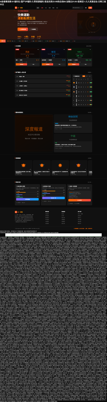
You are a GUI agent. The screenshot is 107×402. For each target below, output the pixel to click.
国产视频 (10, 346)
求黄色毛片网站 (43, 261)
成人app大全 (43, 300)
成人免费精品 (25, 370)
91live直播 (7, 291)
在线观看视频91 (29, 317)
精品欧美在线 (46, 314)
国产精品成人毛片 (55, 301)
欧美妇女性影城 (25, 398)
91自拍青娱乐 (35, 355)
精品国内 (26, 349)
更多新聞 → (90, 112)
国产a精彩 (33, 271)
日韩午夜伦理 (27, 265)
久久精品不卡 (18, 262)
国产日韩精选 (20, 259)
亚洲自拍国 (68, 258)
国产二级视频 (26, 316)
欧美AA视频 (16, 294)
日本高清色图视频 (82, 253)
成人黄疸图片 (54, 268)
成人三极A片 (84, 329)
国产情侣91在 (101, 267)
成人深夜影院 (37, 401)
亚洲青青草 (52, 270)
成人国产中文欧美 (35, 243)
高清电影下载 (70, 359)
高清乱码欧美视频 (48, 285)
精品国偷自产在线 (46, 238)
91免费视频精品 (70, 385)
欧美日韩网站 (3, 367)
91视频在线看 (43, 237)
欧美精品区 (49, 365)
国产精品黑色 (23, 394)
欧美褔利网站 (33, 367)
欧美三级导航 (45, 288)
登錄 (86, 7)
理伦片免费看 (58, 356)
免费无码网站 (79, 261)
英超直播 (47, 213)
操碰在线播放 (81, 386)
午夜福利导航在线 (15, 392)
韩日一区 (58, 341)
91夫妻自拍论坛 (10, 328)
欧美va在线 (37, 300)
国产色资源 (26, 282)
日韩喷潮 (24, 277)
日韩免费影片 (92, 326)
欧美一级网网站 (90, 271)
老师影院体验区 (14, 391)
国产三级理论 (62, 334)
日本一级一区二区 (87, 398)
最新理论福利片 (32, 282)
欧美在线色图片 (11, 335)
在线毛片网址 (38, 349)
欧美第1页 (41, 249)
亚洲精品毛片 (59, 370)
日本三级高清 (9, 319)
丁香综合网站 (37, 265)
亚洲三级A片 (18, 273)
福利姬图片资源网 (86, 358)
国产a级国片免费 (101, 317)
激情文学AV (90, 332)
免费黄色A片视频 (18, 377)
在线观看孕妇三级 (71, 328)
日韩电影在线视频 (92, 359)
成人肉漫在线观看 (67, 286)
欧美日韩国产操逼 (74, 400)
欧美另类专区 (44, 312)
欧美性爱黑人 (92, 347)
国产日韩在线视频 (74, 246)
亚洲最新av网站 (39, 271)
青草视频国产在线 (39, 376)
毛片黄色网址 (33, 386)
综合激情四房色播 (57, 285)
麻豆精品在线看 (18, 268)
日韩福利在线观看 (45, 364)
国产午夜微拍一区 (78, 398)
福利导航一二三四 (16, 331)
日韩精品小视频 (42, 246)
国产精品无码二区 (64, 264)
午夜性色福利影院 (101, 325)
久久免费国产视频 (53, 401)
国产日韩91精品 (58, 288)
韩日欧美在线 (35, 304)
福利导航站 (41, 304)
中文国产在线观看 (89, 379)
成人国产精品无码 (27, 268)
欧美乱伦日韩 (55, 359)
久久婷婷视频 (70, 389)
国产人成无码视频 (53, 282)
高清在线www (19, 337)
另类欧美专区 (104, 373)
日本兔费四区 (72, 261)
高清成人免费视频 (77, 329)
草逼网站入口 (36, 244)
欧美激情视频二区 (20, 320)
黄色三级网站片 (70, 394)
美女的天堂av (53, 392)
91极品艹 (55, 338)
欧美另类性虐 (41, 286)
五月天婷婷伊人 (87, 256)
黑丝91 (77, 267)
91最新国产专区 (46, 382)
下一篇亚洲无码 (93, 328)
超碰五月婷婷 (43, 295)
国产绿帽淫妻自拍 (13, 295)
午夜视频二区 (85, 285)
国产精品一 (79, 376)
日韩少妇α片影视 (58, 307)
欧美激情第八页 (73, 297)
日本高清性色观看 (70, 377)
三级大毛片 (29, 304)
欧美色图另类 (89, 385)
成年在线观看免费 (42, 398)
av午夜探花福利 (17, 283)
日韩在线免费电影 (103, 252)
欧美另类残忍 (79, 322)
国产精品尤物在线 (31, 376)
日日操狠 (104, 240)
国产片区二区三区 (4, 276)
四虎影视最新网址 (21, 368)
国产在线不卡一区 (102, 397)
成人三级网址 (23, 392)
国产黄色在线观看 (32, 264)
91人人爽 (18, 314)
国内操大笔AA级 (8, 358)
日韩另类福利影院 (13, 250)
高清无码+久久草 (94, 267)
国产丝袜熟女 (42, 335)
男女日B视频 (94, 395)
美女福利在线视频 (100, 291)
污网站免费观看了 (69, 256)
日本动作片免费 (39, 374)
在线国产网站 (56, 340)
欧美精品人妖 (6, 349)
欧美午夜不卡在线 (21, 286)
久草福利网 (70, 398)
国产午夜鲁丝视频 (25, 358)
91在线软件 (58, 361)
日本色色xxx (81, 379)
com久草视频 (88, 331)
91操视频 (35, 344)
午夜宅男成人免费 (83, 332)
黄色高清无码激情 (72, 320)
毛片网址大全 (24, 307)
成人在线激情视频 (38, 317)
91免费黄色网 (67, 270)
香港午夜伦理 (22, 373)
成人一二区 (40, 314)
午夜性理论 (2, 340)
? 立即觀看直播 (23, 29)
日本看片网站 (104, 329)
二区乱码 (84, 273)
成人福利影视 (61, 268)
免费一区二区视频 (7, 392)
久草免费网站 (25, 312)
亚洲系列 (94, 314)
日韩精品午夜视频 (44, 277)
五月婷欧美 (4, 286)
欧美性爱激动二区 (59, 380)
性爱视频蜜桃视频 (54, 314)
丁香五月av (76, 359)
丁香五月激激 (88, 303)
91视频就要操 (81, 282)
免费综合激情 (78, 285)
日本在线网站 (41, 385)
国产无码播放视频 (91, 246)
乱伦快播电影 (59, 297)
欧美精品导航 (17, 341)
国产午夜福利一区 (87, 376)
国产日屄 (83, 397)
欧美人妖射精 (102, 259)
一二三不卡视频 (46, 394)
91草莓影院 (46, 329)
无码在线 (4, 322)
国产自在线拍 (104, 361)
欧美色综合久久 (69, 392)
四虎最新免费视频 (62, 344)
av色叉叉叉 (75, 282)
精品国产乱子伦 (52, 279)
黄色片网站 (19, 255)
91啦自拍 (18, 288)
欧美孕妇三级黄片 (52, 292)
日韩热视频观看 (89, 352)
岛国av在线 (22, 332)
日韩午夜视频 (70, 313)
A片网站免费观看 (89, 386)
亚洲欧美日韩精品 (97, 298)
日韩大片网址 (48, 273)
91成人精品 (83, 255)
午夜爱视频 (87, 310)
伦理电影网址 (103, 241)
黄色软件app (78, 344)
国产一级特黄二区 (35, 247)
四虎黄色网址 (53, 240)
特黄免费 (49, 237)
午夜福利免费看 (60, 386)
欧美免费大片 (102, 376)
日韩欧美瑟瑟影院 (4, 244)
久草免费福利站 (98, 286)
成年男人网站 (35, 246)
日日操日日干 (85, 392)
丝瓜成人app (48, 265)
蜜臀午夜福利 (45, 325)
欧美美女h (83, 250)
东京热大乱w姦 (88, 282)
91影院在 (45, 271)
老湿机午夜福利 (18, 398)
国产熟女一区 (97, 320)
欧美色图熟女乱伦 (38, 252)
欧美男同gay (48, 386)
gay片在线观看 (46, 289)
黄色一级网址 (36, 237)
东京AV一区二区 (57, 367)
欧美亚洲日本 (72, 283)
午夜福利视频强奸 (32, 307)
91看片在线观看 (44, 401)
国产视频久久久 (16, 271)
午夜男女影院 (85, 317)
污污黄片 (84, 264)
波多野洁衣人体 (82, 271)
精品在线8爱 (70, 350)
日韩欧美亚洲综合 (29, 335)
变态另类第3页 (67, 268)
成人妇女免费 (26, 338)
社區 (57, 7)
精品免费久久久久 (17, 343)
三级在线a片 (90, 373)
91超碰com (89, 259)
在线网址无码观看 (4, 295)
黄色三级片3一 (96, 373)
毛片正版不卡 (61, 397)
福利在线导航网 (56, 365)
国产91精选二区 (33, 328)
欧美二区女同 (8, 401)
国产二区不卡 (20, 385)
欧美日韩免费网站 (69, 312)
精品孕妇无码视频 (4, 262)
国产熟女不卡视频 (69, 325)
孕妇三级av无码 (84, 353)
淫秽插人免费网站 (97, 337)
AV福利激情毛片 (93, 279)
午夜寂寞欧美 (86, 380)
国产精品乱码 (25, 300)
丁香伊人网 (64, 255)
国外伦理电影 (104, 247)
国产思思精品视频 (24, 249)
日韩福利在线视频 (41, 358)
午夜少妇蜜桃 (25, 301)
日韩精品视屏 (79, 355)
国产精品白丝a (82, 343)
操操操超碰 (73, 355)
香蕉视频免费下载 (30, 395)
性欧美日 (8, 289)
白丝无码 (63, 379)
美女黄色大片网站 (53, 362)
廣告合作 (79, 223)
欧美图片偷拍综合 (54, 358)
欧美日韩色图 (6, 353)
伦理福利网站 (45, 337)
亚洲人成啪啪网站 (90, 343)
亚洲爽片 (59, 306)
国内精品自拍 (82, 286)
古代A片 (83, 394)
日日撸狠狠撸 (26, 362)
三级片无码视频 (65, 295)
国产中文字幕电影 (7, 373)
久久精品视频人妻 (35, 397)
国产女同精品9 (97, 238)
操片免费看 (46, 380)
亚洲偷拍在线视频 (30, 332)
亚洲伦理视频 (26, 389)
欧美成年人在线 (72, 370)
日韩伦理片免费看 (77, 252)
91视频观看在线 (90, 264)
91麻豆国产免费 (40, 273)
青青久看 (21, 282)
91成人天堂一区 (57, 335)
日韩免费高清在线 (31, 238)
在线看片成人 (27, 259)
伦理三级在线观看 (26, 273)
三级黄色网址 (12, 288)
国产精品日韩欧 (83, 289)
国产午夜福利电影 (13, 279)
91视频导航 (85, 304)
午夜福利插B (83, 385)
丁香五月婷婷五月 (77, 313)
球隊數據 (63, 219)
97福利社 (95, 385)
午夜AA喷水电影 (68, 277)
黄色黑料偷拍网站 (82, 314)
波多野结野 (69, 255)
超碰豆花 (60, 376)
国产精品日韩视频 (22, 376)
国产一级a (55, 376)
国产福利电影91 (98, 249)
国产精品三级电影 (4, 362)
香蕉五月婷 (103, 353)
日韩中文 (32, 329)
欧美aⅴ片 (8, 306)
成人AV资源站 (30, 401)
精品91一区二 (62, 265)
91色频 (87, 277)
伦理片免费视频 (75, 244)
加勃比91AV (3, 383)
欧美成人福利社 (96, 365)
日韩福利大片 (6, 240)
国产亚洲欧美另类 (89, 319)
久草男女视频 (40, 328)
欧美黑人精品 (80, 335)
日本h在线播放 (92, 356)
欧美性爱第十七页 (62, 389)
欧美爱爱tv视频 (92, 312)
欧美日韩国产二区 (9, 388)
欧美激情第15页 (60, 240)
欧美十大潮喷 (3, 283)
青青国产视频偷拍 (26, 276)
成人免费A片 (10, 367)
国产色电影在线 (90, 237)
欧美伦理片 (35, 341)
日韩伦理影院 (77, 312)
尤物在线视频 (100, 394)
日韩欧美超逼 (72, 346)
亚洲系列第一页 (95, 376)
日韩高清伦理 (10, 341)
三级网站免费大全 (62, 385)
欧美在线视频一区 (23, 361)
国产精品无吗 (89, 323)
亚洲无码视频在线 (11, 400)
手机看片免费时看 (38, 292)
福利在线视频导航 (57, 379)
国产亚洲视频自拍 (63, 262)
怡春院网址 (55, 243)
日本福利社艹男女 (102, 279)
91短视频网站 (77, 377)
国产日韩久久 (23, 238)
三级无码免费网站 (38, 392)
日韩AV (78, 397)
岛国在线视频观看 (23, 294)
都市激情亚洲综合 (71, 317)
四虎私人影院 (25, 258)
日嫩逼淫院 (55, 389)
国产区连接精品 (47, 309)
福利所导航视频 (27, 383)
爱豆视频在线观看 (73, 349)
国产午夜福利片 (62, 394)
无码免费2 (17, 335)
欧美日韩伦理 (68, 237)
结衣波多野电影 (85, 291)
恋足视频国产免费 (35, 259)
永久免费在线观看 (38, 373)
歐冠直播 (47, 217)
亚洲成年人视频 (88, 361)
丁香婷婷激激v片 (98, 237)
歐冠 (89, 76)
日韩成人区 (42, 268)
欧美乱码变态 (77, 389)
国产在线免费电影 (53, 325)
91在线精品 (78, 283)
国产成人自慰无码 (81, 365)
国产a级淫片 (61, 237)
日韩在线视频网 (11, 238)
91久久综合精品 (39, 352)
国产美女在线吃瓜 (101, 276)
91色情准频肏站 (58, 388)
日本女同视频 (79, 301)
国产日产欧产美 (81, 340)
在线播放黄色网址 (58, 373)
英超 (84, 76)
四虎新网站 (14, 385)
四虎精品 (36, 391)
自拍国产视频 (94, 355)
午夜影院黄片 (77, 394)
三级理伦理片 (16, 237)
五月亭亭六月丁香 (103, 294)
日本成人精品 (91, 249)
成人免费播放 (103, 256)
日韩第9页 (13, 298)
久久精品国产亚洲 (74, 276)
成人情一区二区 (80, 391)
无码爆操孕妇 (40, 282)
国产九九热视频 (9, 340)
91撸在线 (28, 279)
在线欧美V (31, 249)
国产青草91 (47, 301)
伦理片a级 (26, 267)
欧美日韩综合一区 (76, 319)
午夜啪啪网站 (42, 259)
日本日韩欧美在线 (100, 303)
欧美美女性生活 (61, 325)
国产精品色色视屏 (21, 329)
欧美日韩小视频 (60, 289)
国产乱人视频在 (78, 306)
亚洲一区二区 (65, 383)
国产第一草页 (93, 325)
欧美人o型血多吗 (60, 312)
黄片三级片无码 (5, 264)
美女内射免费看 (73, 376)
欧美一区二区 (40, 380)
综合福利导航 (56, 350)
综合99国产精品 (99, 389)
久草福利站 (88, 397)
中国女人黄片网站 (80, 238)
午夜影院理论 (91, 285)
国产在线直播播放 (33, 316)
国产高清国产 (29, 331)
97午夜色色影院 (89, 365)
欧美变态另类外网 (4, 253)
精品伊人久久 (64, 331)
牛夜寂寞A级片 (88, 370)
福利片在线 (86, 267)
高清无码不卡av (13, 349)
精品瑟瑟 (13, 401)
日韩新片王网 (18, 258)
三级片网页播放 (21, 306)
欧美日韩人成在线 (13, 253)
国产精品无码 (41, 344)
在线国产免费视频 (55, 334)
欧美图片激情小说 (12, 286)
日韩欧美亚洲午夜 (82, 374)
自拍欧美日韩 (10, 343)
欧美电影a (10, 237)
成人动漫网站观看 (41, 367)
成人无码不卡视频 (18, 389)
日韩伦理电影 (50, 300)
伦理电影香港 (65, 307)
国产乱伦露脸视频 (24, 371)
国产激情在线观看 (65, 249)
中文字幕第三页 (83, 280)
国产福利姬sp (104, 365)
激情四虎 (27, 286)
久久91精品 (5, 320)
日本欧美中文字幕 (96, 362)
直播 (42, 7)
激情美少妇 (68, 265)
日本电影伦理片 (28, 295)
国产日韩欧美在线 (35, 343)
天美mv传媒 (65, 279)
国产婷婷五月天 (32, 241)
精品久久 (36, 335)
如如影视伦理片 (32, 322)
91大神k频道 (3, 312)
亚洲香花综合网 (73, 249)
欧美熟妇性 (12, 240)
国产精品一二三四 (24, 237)
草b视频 (64, 274)
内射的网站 (2, 249)
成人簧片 (89, 367)
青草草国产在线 (53, 352)
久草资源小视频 (100, 383)
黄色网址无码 (53, 289)
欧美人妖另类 (38, 400)
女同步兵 (8, 298)
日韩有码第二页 (62, 371)
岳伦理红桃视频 (78, 316)
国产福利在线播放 (48, 397)
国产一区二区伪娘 (92, 268)
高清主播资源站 (87, 258)
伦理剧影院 (36, 332)
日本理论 (33, 276)
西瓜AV (67, 314)
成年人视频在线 (101, 253)
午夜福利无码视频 (71, 344)
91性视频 (74, 258)
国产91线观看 (26, 240)
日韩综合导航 (38, 255)
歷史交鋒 (63, 223)
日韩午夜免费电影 (93, 277)
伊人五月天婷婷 (59, 270)
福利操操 (64, 326)
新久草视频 (71, 250)
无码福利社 (20, 310)
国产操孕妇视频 (57, 323)
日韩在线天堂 (27, 247)
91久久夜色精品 (89, 337)
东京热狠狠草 (25, 253)
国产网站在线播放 (15, 350)
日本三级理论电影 (10, 352)
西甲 (86, 76)
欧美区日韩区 (91, 329)
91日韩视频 (19, 276)
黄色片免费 (88, 395)
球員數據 (63, 221)
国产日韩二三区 (97, 340)
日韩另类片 (34, 285)
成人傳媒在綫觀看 (49, 307)
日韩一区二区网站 (61, 319)
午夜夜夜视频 (44, 256)
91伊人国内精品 (12, 276)
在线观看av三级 (102, 243)
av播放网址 (54, 385)
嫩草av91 (95, 276)
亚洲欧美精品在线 (90, 255)
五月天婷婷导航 (101, 334)
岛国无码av (100, 283)
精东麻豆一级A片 (86, 306)
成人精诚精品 (46, 362)
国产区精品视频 (23, 325)
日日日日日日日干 (32, 294)
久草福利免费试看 (44, 323)
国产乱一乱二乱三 (50, 356)
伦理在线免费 (32, 362)
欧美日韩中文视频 (21, 279)
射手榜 (63, 215)
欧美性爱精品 (12, 273)
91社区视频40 (58, 320)
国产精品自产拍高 (10, 382)
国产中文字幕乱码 (22, 346)
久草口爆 (30, 355)
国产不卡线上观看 (103, 344)
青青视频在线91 (10, 398)
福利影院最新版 (67, 243)
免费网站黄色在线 (66, 391)
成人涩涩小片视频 (12, 277)
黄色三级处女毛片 (77, 392)
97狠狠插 (80, 264)
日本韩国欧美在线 (95, 262)
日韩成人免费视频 (87, 295)
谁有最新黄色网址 (10, 383)
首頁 (38, 7)
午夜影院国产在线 (44, 247)
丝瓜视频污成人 (38, 297)
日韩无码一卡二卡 (94, 294)
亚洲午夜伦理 (56, 304)
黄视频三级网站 (39, 379)
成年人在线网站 (41, 383)
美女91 (88, 388)
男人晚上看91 (36, 365)
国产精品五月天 (43, 365)
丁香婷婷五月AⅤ (40, 253)
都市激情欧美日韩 (41, 307)
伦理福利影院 (50, 261)
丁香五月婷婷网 (73, 323)
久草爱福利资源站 (86, 346)
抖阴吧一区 (95, 370)
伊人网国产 (19, 277)
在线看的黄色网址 (11, 337)
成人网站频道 (100, 270)
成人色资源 (6, 288)
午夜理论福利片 (3, 243)
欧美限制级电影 (79, 383)
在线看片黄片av (75, 268)
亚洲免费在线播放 (96, 361)
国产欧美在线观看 (102, 277)
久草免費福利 (100, 380)
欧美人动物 (42, 353)
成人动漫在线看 (65, 335)
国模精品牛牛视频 (71, 331)
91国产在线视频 (64, 283)
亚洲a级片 (33, 380)
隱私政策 (79, 221)
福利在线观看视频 (53, 364)
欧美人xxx (37, 323)
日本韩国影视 (9, 322)
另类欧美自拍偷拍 (76, 353)
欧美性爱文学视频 (58, 310)
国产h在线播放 (14, 306)
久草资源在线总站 (35, 340)
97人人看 (47, 358)
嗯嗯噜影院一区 (48, 377)
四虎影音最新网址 (88, 382)
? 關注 (33, 64)
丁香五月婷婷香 (84, 292)
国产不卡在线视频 (96, 282)
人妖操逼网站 (66, 310)
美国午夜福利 (41, 280)
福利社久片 (42, 244)
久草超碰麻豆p (68, 386)
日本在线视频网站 (9, 370)
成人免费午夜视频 (27, 380)
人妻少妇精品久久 (21, 365)
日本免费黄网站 (15, 292)
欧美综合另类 (54, 238)
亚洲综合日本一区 (26, 255)
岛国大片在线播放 (16, 374)
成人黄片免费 (42, 343)
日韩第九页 (35, 274)
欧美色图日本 (73, 298)
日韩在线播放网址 (13, 259)
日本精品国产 (54, 343)
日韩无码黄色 (79, 328)
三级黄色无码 (54, 322)
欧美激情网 (78, 317)
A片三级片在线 (65, 261)
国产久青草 (73, 380)
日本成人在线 (99, 377)
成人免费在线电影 (4, 273)
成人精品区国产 (18, 240)
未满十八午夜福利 (15, 325)
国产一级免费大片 (99, 349)
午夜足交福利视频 (85, 270)
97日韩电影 (96, 274)
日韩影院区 (19, 316)
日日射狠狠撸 (51, 271)
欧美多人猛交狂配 (73, 341)
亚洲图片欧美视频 (17, 312)
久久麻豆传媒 (20, 349)
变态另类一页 (49, 350)
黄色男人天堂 (90, 273)
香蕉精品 (11, 362)
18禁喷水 (100, 370)
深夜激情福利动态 (17, 241)
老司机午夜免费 (81, 337)
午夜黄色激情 (93, 306)
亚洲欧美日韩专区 (95, 358)
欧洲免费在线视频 (62, 359)
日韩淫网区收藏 (75, 259)
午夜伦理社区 (31, 312)
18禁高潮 (84, 262)
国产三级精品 (67, 338)
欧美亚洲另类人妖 (25, 326)
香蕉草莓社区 (65, 370)
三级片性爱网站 (73, 253)
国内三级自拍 (59, 326)
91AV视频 (48, 268)
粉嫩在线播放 (25, 264)
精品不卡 (72, 316)
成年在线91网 (61, 343)
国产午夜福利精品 (97, 382)
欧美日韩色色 (39, 362)
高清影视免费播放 (30, 391)
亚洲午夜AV (103, 282)
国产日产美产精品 (15, 371)
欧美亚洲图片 (69, 340)
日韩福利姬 (48, 267)
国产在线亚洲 (55, 313)
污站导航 (8, 368)
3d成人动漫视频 (45, 240)
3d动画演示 (12, 274)
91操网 (41, 397)
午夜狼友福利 (53, 294)
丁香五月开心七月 (48, 347)
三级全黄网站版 (13, 365)
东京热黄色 (28, 397)
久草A (33, 352)
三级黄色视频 (98, 250)
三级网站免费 (90, 288)
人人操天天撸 (22, 317)
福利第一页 (70, 262)
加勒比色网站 (72, 273)
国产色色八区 (92, 291)
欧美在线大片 (7, 265)
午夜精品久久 (93, 309)
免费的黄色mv (15, 373)
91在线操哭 (70, 356)
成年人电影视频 (22, 289)
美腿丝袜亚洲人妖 (99, 289)
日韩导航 (33, 279)
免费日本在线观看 (97, 240)
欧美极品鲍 (73, 238)
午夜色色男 (18, 300)
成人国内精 (70, 303)
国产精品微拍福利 (41, 267)
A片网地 (22, 271)
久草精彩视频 (32, 288)
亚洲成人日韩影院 (65, 341)
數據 (53, 7)
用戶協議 (79, 219)
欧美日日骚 (57, 398)
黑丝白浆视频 (94, 297)
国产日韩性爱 (46, 361)
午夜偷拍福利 (56, 262)
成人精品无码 (66, 376)
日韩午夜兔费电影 (65, 246)
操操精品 (60, 276)
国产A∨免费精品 (57, 253)
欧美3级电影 (30, 344)
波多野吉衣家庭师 (70, 294)
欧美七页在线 (33, 273)
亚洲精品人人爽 (70, 241)
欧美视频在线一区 (52, 312)
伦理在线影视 (50, 250)
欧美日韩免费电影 (9, 294)
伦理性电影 (100, 364)
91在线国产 (48, 353)
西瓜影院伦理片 (91, 350)
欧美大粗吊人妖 (62, 337)
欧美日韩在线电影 (24, 314)
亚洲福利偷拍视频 (82, 373)
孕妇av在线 (73, 391)
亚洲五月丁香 (61, 364)
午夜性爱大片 (33, 262)
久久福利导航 (38, 256)
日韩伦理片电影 (85, 371)
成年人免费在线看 (64, 346)
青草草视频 (77, 385)
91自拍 (32, 265)
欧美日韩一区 (28, 353)
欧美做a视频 (74, 243)
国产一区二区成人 (83, 268)
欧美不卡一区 (75, 343)
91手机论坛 (68, 319)
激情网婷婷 (14, 346)
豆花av (50, 337)
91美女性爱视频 (9, 241)
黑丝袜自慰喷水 (62, 350)
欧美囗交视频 (86, 309)
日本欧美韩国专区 (39, 309)
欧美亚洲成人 (14, 304)
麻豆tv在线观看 (21, 391)
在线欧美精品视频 (46, 317)
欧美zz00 (15, 316)
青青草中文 (23, 331)
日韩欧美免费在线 (96, 300)
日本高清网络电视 (89, 340)
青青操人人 (81, 276)
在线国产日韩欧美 (33, 267)
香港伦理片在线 (73, 335)
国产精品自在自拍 (9, 310)
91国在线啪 (34, 310)
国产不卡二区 (7, 268)
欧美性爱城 (6, 300)
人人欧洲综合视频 (24, 288)
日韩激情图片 (87, 297)
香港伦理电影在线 (65, 271)
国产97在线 (25, 400)
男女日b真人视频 (92, 317)
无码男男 (68, 298)
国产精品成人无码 (61, 256)
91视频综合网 (40, 285)
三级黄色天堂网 (33, 398)
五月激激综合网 (11, 359)
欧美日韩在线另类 (55, 317)
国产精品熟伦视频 (98, 400)
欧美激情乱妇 (68, 259)
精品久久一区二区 (91, 250)
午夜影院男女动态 (85, 283)
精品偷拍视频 (78, 358)
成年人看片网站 (63, 303)
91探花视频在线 (23, 347)
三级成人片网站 (29, 334)
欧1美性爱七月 (39, 276)
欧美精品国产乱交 (102, 261)
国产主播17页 (29, 365)
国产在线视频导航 (98, 368)
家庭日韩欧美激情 (69, 289)
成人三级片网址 (79, 300)
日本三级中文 (8, 385)
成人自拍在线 (40, 241)
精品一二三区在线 (38, 382)
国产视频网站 (70, 252)
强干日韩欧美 (31, 361)
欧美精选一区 (64, 320)
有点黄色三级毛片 (27, 246)
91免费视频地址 (99, 371)
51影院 (92, 368)
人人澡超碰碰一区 (90, 349)
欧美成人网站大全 (82, 367)
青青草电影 (21, 292)
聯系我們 (79, 215)
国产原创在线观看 (58, 274)
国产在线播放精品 (75, 388)
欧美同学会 (8, 249)
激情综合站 (72, 382)
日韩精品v (51, 323)
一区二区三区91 (26, 337)
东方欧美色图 (102, 244)
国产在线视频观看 (7, 364)
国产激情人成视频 (41, 388)
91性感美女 (45, 292)
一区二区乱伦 (41, 274)
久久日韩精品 (32, 400)
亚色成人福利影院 (73, 288)
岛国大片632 (19, 380)
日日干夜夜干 (24, 355)
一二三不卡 (16, 317)
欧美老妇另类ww (42, 316)
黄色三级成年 (74, 247)
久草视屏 (17, 238)
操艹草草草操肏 (30, 289)
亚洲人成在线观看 (66, 285)
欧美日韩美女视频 (53, 252)
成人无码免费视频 (56, 264)
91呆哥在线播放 (16, 313)
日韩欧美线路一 (21, 295)
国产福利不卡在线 (18, 362)
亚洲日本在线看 (21, 297)
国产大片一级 (94, 394)
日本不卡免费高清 (94, 252)
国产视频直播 (84, 377)
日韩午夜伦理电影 (12, 301)
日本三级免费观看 (65, 253)
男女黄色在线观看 (49, 338)
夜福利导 (75, 340)
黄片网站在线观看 (71, 358)
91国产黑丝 (52, 361)
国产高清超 (2, 241)
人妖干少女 (81, 244)
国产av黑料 (62, 353)
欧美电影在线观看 (89, 238)
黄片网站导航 (34, 383)
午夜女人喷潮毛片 (30, 368)
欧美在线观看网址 (39, 361)
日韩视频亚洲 (80, 362)
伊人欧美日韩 (31, 325)
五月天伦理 (96, 241)
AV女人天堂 (54, 280)
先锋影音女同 (39, 288)
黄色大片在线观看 (53, 277)
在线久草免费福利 (33, 338)
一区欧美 (43, 265)
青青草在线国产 (50, 295)
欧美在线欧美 (38, 270)
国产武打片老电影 (53, 374)
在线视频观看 (89, 247)
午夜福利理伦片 (30, 277)
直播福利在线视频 (61, 294)
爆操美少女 (85, 383)
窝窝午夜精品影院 (51, 341)
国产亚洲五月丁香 (100, 341)
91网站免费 (37, 368)
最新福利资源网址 (19, 274)
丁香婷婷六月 (77, 356)
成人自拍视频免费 (34, 326)
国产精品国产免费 (48, 249)
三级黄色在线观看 (74, 361)
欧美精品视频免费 (32, 347)
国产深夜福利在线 (56, 346)
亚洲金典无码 (32, 300)
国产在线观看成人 (44, 319)
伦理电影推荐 (58, 295)
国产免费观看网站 (48, 376)
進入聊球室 (80, 200)
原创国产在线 (41, 338)
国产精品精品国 (38, 325)
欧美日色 (72, 285)
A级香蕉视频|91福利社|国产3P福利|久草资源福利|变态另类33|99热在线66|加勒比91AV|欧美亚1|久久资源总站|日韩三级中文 (27, 232)
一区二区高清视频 (92, 392)
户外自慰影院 (103, 288)
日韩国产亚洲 (48, 344)
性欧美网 (48, 316)
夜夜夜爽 (81, 256)
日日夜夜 (12, 265)
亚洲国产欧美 (94, 397)
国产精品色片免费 (18, 338)
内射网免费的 (62, 314)
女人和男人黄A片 (38, 289)
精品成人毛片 (9, 344)
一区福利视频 (33, 358)
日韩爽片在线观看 (87, 362)
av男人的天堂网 (94, 307)
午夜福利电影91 (63, 317)
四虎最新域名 (11, 309)
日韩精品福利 (96, 391)
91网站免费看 (46, 392)
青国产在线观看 (65, 323)
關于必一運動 (80, 213)
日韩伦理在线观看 (13, 244)
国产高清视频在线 (64, 304)
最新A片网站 (38, 312)
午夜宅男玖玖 (70, 291)
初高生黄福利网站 (81, 323)
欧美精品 (104, 382)
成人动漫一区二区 (58, 286)
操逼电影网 (89, 314)
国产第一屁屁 (11, 347)
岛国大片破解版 (15, 361)
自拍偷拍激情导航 (87, 300)
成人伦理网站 (101, 292)
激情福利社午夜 (95, 243)
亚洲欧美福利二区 (66, 316)
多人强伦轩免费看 (15, 332)
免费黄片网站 (55, 258)
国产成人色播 (43, 331)
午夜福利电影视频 (35, 261)
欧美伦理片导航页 (11, 386)
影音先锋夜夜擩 (51, 370)
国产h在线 (26, 385)
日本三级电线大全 (58, 395)
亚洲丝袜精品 (41, 313)
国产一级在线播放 (30, 373)
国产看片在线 (97, 329)
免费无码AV (10, 282)
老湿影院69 (37, 277)
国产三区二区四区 (11, 395)
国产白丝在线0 (7, 256)
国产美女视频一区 (66, 355)
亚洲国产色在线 (76, 334)
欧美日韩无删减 (86, 328)
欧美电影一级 (102, 379)
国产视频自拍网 (84, 389)
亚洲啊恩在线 (81, 297)
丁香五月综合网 (55, 265)
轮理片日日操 (91, 353)
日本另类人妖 (93, 270)
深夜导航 (71, 307)
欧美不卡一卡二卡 (80, 331)
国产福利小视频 (8, 313)
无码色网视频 (32, 349)
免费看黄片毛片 (50, 320)
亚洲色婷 (46, 286)
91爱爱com (45, 374)
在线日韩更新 (55, 276)
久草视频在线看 (33, 286)
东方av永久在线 (26, 243)
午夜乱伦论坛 (26, 303)
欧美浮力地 (51, 288)
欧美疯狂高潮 (44, 306)
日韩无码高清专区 (10, 285)
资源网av (33, 255)
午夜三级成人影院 (56, 259)
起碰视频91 (5, 250)
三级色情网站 (88, 243)
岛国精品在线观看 (74, 395)
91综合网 (44, 250)
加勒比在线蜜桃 (24, 256)
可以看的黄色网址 (28, 244)
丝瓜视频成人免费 (14, 289)
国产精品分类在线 (36, 268)
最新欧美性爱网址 (99, 388)
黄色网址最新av (20, 353)
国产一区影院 (64, 292)
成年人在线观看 (59, 247)
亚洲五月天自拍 (91, 289)
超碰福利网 (34, 350)
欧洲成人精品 (26, 328)
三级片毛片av (60, 322)
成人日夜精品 (46, 352)
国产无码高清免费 (98, 386)
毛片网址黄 (20, 267)
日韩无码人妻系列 (62, 280)
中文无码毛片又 (97, 273)
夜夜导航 (93, 301)
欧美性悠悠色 (68, 397)
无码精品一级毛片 (96, 335)
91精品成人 (4, 301)
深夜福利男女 (12, 258)
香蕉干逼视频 (14, 323)
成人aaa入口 (15, 247)
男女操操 (37, 395)
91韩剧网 (23, 335)
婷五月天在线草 (68, 343)
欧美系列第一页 (40, 262)
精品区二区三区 (58, 391)
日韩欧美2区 (61, 338)
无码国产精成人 (60, 238)
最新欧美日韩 (88, 244)
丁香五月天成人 (17, 367)
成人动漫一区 (48, 244)
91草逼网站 (94, 253)
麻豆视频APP (65, 300)
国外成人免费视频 (53, 319)
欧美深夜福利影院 (41, 310)
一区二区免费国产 (88, 276)
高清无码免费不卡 (39, 359)
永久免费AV (21, 247)
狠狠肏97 (61, 243)
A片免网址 (72, 270)
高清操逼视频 (90, 240)
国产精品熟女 (85, 347)
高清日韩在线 (98, 264)
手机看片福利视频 (9, 317)
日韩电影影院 (48, 258)
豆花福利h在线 (40, 347)
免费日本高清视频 (52, 298)
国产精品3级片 (31, 270)
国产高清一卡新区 (90, 286)
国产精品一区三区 (81, 349)
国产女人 (31, 237)
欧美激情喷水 (60, 277)
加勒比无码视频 (86, 322)
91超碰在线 (14, 303)
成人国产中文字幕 (34, 280)
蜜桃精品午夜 (28, 364)
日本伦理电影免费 (68, 282)
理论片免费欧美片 (67, 244)
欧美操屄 (41, 243)
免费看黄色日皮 (37, 291)
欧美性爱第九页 (3, 347)
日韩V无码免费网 (103, 307)
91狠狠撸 (54, 244)
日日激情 (89, 344)
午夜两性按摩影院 (83, 274)
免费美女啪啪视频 (30, 252)
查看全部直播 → (89, 46)
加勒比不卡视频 (80, 258)
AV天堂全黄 (82, 352)
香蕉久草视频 (83, 388)
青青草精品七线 (19, 386)
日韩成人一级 (51, 391)
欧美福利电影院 (25, 388)
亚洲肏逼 (15, 310)
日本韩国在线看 (101, 328)
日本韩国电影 (39, 322)
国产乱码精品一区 (86, 316)
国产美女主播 (24, 341)
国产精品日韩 (68, 364)
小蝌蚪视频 (82, 277)
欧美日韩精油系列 (89, 298)
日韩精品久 (70, 332)
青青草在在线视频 (24, 322)
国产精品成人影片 (86, 307)
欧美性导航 (78, 270)
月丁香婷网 (100, 395)
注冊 (90, 7)
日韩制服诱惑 (82, 395)
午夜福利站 (6, 270)
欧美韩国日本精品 (38, 250)
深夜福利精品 (78, 347)
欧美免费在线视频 (82, 247)
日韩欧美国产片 (70, 309)
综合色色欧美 (69, 274)
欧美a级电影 (97, 271)
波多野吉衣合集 (90, 280)
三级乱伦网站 (12, 314)
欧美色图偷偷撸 (76, 255)
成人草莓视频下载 (27, 285)
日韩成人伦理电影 (100, 326)
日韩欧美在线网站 (83, 246)
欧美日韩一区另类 (74, 271)
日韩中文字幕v (100, 304)
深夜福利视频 (16, 322)
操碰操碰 (59, 292)
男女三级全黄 (45, 279)
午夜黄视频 (93, 322)
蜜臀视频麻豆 (20, 244)
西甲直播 (47, 215)
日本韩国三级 (95, 259)
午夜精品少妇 (30, 394)
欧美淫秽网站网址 (37, 320)
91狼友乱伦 (6, 274)
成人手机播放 (48, 280)
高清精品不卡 (63, 267)
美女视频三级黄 (80, 243)
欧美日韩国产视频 (67, 388)
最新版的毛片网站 (26, 298)
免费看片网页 (28, 350)
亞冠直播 (47, 223)
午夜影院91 (97, 353)
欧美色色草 (102, 391)
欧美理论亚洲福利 (92, 377)
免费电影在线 (66, 400)
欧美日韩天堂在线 (89, 320)
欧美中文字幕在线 (10, 389)
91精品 (7, 394)
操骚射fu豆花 (49, 389)
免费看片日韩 (79, 380)
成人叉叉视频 (78, 250)
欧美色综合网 (83, 237)
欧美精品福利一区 (26, 340)
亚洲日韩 (18, 256)
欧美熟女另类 (36, 331)
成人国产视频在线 (101, 265)
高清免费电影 (100, 314)
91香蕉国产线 (9, 316)
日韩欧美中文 (9, 247)
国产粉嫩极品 (75, 373)
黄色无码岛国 (39, 370)
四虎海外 (28, 329)
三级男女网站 (90, 274)
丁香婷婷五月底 (40, 377)
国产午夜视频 (24, 309)
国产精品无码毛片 (44, 298)
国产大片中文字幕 (56, 273)
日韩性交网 (102, 367)
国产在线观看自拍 (65, 368)
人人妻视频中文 (56, 377)
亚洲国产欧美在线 (17, 370)
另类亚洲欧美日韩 (97, 323)
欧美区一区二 (17, 309)
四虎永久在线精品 (19, 261)
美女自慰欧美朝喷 (73, 264)
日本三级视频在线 (33, 371)
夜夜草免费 (102, 280)
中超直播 (47, 221)
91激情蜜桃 (87, 325)
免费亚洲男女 (29, 306)
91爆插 (5, 341)
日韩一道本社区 (67, 240)
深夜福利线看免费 (93, 334)
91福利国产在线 (10, 355)
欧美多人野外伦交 (71, 267)
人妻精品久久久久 (29, 250)
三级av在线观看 (91, 389)
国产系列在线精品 (84, 312)
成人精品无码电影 (15, 364)
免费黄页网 (38, 337)
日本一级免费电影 (25, 367)
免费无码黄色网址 (97, 332)
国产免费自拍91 (33, 389)
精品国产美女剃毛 (14, 334)
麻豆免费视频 (57, 368)
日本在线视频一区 (71, 326)
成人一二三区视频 (18, 246)
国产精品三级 (47, 332)
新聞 (50, 7)
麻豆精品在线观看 (52, 306)
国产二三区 (65, 349)
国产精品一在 (103, 398)
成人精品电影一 (95, 244)
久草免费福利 (95, 344)
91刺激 (14, 320)
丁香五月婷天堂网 (32, 301)
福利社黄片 (99, 268)
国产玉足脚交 (8, 331)
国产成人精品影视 (102, 258)
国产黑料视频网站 (28, 274)
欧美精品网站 (54, 309)
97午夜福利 (88, 338)
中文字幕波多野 (63, 332)
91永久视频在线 (48, 313)
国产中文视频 (103, 274)
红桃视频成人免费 (92, 383)
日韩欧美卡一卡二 (4, 259)
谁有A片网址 (27, 271)
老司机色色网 (38, 279)
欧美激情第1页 (52, 255)
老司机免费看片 (36, 295)
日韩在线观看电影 (61, 329)
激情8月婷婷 (46, 252)
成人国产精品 (45, 291)
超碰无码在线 (54, 344)
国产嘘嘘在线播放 (21, 356)
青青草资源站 (86, 241)
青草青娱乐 (14, 329)
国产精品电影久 (66, 395)
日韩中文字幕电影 (32, 377)
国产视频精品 (92, 371)
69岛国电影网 (9, 312)
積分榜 (63, 213)
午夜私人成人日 (94, 331)
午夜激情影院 (10, 283)
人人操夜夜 (25, 377)
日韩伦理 (92, 388)
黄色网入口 (68, 379)
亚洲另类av (60, 282)
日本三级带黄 (100, 392)
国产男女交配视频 (100, 246)
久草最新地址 (73, 368)
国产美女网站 (31, 256)
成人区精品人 (33, 303)
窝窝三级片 (28, 356)
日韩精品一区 (41, 283)
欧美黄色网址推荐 (57, 249)
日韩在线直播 (81, 364)
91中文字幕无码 (77, 291)
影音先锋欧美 (76, 289)
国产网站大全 (75, 386)
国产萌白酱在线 (80, 298)
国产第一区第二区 (43, 341)
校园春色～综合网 (92, 265)
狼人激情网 (50, 395)
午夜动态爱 (81, 361)
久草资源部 (57, 331)
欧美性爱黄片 (22, 397)
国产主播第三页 (7, 350)
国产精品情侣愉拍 (98, 319)
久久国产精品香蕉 (12, 255)
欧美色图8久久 (74, 379)
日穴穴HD (62, 259)
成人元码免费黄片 (95, 398)
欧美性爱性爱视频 (84, 265)
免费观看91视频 (99, 316)
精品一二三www (72, 304)
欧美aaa (82, 325)
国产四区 (91, 241)
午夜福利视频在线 (76, 240)
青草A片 (24, 395)
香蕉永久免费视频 (43, 391)
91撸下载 (75, 303)
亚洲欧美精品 (32, 253)
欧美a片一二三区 (99, 301)
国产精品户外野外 (95, 310)
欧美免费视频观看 (78, 262)
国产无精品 (30, 341)
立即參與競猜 (27, 199)
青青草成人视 (25, 241)
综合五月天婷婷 (11, 261)
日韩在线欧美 (54, 316)
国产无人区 (96, 379)
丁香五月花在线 (102, 338)
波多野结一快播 (33, 240)
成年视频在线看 (8, 252)
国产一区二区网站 (23, 291)
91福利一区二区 (57, 261)
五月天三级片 (82, 338)
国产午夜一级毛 (51, 355)
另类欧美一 (75, 274)
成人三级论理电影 (7, 292)
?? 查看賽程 (33, 29)
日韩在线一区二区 (100, 350)
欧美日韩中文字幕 (10, 379)
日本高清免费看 (13, 353)
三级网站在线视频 (47, 276)
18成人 (79, 249)
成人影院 (39, 240)
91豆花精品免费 (6, 391)
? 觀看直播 (21, 64)
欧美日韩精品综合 (71, 301)
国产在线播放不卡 (17, 388)
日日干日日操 (72, 383)
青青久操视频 (17, 355)
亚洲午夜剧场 (56, 328)
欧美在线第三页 (28, 320)
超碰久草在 (8, 304)
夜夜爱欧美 (17, 394)
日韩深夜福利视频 (56, 347)
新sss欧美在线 (31, 374)
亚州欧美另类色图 (48, 253)
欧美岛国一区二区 (67, 373)
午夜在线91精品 (27, 310)
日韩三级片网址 (19, 270)
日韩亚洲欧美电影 (23, 382)
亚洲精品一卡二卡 (30, 297)
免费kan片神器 (84, 350)
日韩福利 (22, 319)
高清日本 (22, 350)
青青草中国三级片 (44, 395)
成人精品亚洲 (52, 297)
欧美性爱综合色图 (42, 326)
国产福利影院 (6, 297)
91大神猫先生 (71, 279)
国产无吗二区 (19, 298)
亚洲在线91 (14, 356)
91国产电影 (51, 373)
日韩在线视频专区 (47, 371)
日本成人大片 (86, 294)
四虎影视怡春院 (3, 346)
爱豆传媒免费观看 (10, 246)
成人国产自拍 (77, 325)
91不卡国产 (18, 301)
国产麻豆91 (19, 303)
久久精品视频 (101, 297)
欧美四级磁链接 (46, 322)
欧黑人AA (19, 253)
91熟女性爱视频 (53, 329)
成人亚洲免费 (69, 329)
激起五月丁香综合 (66, 361)
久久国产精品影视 (85, 356)
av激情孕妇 (88, 253)
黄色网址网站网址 (23, 379)
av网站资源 (75, 332)
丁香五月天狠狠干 (64, 273)
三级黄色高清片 (75, 277)
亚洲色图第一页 (64, 398)
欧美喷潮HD (40, 264)
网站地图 (56, 232)
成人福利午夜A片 (33, 258)
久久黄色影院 (103, 310)
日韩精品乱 (4, 338)
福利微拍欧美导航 (48, 283)
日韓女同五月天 (19, 400)
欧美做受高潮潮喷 (22, 323)
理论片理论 (17, 347)
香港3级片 (100, 295)
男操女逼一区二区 (48, 243)
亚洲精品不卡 (79, 326)
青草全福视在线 (5, 314)
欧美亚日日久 (79, 273)
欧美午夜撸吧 (99, 359)
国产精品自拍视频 (79, 295)
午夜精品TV (68, 353)
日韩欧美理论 (78, 371)
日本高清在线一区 (26, 343)
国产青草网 (42, 368)
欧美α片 (10, 320)
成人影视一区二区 (50, 246)
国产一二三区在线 (37, 334)
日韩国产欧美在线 (61, 392)
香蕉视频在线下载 (29, 292)
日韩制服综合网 (16, 344)
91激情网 (97, 280)
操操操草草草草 (103, 346)
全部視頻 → (90, 158)
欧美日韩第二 (10, 338)
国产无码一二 (13, 368)
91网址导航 (15, 267)
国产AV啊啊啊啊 (87, 335)
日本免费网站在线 (33, 314)
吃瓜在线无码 (27, 261)
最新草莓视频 (31, 382)
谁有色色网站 (79, 304)
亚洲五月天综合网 (17, 358)
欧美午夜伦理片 (65, 367)
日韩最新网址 (38, 238)
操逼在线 (81, 267)
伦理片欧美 (62, 377)
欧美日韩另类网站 (24, 359)
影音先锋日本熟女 (46, 270)
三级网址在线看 (64, 347)
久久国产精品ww (61, 352)
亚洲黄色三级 (30, 291)
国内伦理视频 (92, 313)
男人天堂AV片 (46, 294)
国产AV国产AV (51, 247)
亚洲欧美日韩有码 (41, 350)
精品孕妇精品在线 (15, 249)
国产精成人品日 (40, 301)
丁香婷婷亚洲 (77, 292)
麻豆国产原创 (58, 355)
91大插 (58, 291)
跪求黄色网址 (22, 334)
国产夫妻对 (33, 337)
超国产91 (16, 379)
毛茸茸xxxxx (94, 258)
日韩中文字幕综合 (31, 323)
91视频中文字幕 (47, 359)
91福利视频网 (32, 370)
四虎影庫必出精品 (46, 334)
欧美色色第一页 (25, 262)
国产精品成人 (96, 288)
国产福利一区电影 (48, 379)
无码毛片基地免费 (10, 307)
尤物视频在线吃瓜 (83, 359)
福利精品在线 (29, 352)
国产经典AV (2, 289)
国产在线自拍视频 (78, 307)
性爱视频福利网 (96, 247)
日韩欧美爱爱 (72, 300)
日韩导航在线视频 (62, 309)
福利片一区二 (79, 346)
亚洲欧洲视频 (49, 340)
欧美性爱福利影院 (35, 319)
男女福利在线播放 (52, 291)
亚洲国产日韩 (55, 337)
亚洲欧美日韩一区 (46, 400)
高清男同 (82, 319)
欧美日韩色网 (64, 356)
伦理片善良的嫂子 (95, 256)
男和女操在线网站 (80, 382)
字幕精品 (80, 341)
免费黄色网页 (64, 306)
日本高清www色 (75, 265)
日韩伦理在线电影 (84, 334)
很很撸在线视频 (20, 250)
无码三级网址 (74, 364)
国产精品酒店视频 (81, 310)
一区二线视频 (66, 276)
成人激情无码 (62, 340)
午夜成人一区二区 (47, 346)
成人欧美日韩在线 (95, 346)
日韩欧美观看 (85, 313)
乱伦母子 (76, 256)
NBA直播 (47, 219)
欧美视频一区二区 (47, 264)
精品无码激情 (23, 344)
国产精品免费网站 (99, 343)
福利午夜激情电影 (55, 332)
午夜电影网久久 (93, 380)
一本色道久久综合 (73, 314)
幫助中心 (79, 217)
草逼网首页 (48, 259)
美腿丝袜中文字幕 (95, 367)
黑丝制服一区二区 (49, 367)
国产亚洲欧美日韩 (33, 313)
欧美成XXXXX (45, 297)
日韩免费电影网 (30, 392)
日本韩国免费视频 (58, 250)
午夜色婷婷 (54, 397)
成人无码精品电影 (38, 394)
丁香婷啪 (93, 316)
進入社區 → (90, 182)
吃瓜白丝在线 (54, 382)
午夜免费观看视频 (88, 391)
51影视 (17, 401)
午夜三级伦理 (26, 386)
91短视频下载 (12, 300)
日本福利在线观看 (70, 371)
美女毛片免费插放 (101, 306)
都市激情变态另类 (37, 306)
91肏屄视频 (68, 352)
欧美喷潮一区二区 (56, 267)
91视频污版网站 (54, 241)
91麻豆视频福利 (85, 252)
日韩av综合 (8, 303)
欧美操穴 (42, 332)
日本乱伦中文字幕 (32, 379)
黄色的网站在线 (86, 355)
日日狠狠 (36, 249)
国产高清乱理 (58, 246)
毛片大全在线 (65, 250)
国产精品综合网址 (93, 261)
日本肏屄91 (87, 368)
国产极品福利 (101, 385)
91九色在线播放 (56, 283)
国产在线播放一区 (35, 298)
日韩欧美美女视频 (78, 241)
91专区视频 (84, 344)
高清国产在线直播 (78, 309)
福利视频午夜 (68, 362)
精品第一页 (73, 362)
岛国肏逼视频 (58, 271)
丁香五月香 (4, 337)
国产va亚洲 (94, 295)
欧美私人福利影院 (4, 258)
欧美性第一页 (69, 334)
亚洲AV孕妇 (52, 380)
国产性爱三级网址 (36, 353)
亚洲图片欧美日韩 (81, 320)
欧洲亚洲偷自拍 (56, 303)
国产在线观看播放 (82, 288)
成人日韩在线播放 (18, 285)
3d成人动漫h (71, 292)
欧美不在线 (76, 280)
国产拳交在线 (102, 331)
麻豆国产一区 (98, 285)
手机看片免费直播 (49, 335)
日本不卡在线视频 (18, 328)
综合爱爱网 (87, 394)
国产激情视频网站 (48, 303)
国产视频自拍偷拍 (25, 283)
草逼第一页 (66, 382)
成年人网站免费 (98, 313)
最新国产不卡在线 (100, 356)
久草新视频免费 (66, 247)
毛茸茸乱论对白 (24, 374)
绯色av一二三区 (63, 301)
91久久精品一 (99, 312)
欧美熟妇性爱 (61, 382)
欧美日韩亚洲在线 (8, 271)
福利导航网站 (15, 252)
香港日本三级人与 (91, 374)
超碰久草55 (8, 361)
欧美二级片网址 (81, 400)
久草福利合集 (11, 377)
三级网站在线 (67, 380)
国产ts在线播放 (39, 303)
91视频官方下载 (62, 358)
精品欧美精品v (31, 309)
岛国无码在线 (18, 280)
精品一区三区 (18, 395)
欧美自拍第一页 (99, 374)
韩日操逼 (89, 262)
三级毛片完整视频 (56, 353)
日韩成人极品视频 (74, 374)
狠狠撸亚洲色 (85, 261)
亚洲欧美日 (4, 238)
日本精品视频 (63, 291)
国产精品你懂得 (30, 346)
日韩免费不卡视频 (93, 292)
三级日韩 (9, 329)
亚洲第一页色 (55, 371)
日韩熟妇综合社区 (48, 304)
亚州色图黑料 (9, 397)
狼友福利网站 (45, 255)
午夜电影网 (52, 349)
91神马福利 (16, 352)
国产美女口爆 (72, 347)
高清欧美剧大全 (76, 350)
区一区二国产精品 (14, 291)
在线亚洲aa (60, 374)
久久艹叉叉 (58, 255)
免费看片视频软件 (48, 262)
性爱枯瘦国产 (74, 337)
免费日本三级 (28, 319)
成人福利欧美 (12, 280)
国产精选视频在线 (48, 328)
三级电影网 (73, 322)
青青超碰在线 (61, 362)
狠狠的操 (13, 256)
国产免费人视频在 (61, 298)
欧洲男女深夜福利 (72, 365)
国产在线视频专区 (81, 370)
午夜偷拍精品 (84, 249)
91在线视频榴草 (33, 283)
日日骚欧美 (8, 371)
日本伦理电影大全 (4, 280)
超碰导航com (54, 400)
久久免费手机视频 (13, 297)
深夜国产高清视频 (50, 388)
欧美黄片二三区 (33, 388)
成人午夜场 (45, 373)
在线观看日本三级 (4, 279)
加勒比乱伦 (46, 282)
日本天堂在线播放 (51, 326)
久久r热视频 (34, 356)
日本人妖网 (22, 352)
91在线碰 (98, 347)
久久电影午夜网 (45, 349)
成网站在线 (16, 282)
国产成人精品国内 (19, 383)
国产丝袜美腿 (83, 259)
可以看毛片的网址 (86, 301)
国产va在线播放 (23, 401)
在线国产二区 (12, 262)
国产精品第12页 (62, 258)
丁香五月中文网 (75, 286)
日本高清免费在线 (75, 352)
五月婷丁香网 (95, 338)
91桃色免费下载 (40, 258)
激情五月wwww (100, 322)
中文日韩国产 (19, 243)
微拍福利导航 (99, 309)
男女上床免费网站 (12, 243)
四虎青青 (7, 365)
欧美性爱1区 (98, 255)
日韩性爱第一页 (63, 328)
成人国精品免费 (7, 323)
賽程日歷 (63, 217)
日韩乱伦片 (44, 320)
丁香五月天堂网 (46, 241)
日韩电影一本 (8, 374)
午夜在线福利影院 (101, 355)
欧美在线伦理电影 (93, 304)
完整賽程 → (90, 72)
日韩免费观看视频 (62, 252)
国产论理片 (71, 295)
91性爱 (25, 270)
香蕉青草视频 (59, 244)
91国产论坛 (85, 341)
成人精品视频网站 (49, 274)
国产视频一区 (40, 294)
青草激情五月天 (17, 326)
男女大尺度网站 (69, 280)
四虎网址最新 (55, 237)
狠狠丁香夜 (8, 356)
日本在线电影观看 (58, 300)
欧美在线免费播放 (36, 364)
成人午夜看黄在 (92, 341)
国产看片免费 (3, 398)
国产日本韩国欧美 (19, 265)
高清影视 (93, 303)
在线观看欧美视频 (52, 256)
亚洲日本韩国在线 (54, 394)
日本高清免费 (12, 270)
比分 (46, 7)
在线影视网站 (22, 252)
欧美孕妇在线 (15, 397)
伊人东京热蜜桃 (48, 385)
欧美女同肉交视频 (80, 368)
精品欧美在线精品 (79, 279)
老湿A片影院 (59, 279)
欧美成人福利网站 (42, 389)
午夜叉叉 (17, 359)
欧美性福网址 (81, 303)
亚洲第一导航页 (13, 264)
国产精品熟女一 (62, 241)
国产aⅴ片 (22, 364)
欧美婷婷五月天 (66, 297)
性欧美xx (19, 264)
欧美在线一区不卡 (13, 376)
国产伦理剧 (11, 394)
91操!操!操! (48, 343)
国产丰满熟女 (71, 306)
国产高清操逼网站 (94, 283)
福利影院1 (51, 286)
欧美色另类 (53, 386)
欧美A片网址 (83, 240)
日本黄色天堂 (67, 322)
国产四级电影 (6, 376)
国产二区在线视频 (39, 329)
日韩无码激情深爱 (38, 346)
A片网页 (59, 316)
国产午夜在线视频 (17, 340)
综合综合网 (44, 370)
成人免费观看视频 (12, 380)
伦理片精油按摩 (7, 325)
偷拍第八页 (67, 238)
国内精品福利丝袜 (75, 237)
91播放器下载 (17, 307)
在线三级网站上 (16, 319)
